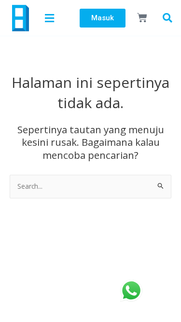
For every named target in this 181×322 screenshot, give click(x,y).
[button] (50, 18)
